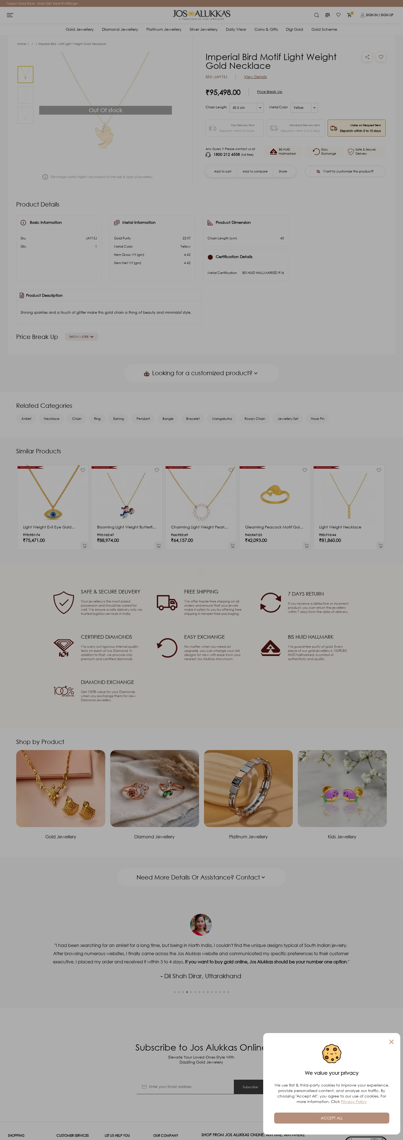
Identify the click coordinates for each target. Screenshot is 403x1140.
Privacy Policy (354, 1101)
